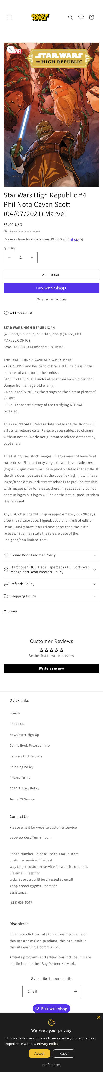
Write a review (51, 668)
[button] (9, 17)
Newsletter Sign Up (24, 735)
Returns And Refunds (26, 756)
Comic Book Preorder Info (30, 745)
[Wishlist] (81, 17)
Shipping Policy (21, 767)
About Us (17, 724)
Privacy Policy (20, 777)
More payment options (51, 299)
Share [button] (12, 611)
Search (15, 713)
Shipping (9, 231)
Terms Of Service (22, 799)
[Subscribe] (75, 991)
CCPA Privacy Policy (24, 788)
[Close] (98, 1017)
